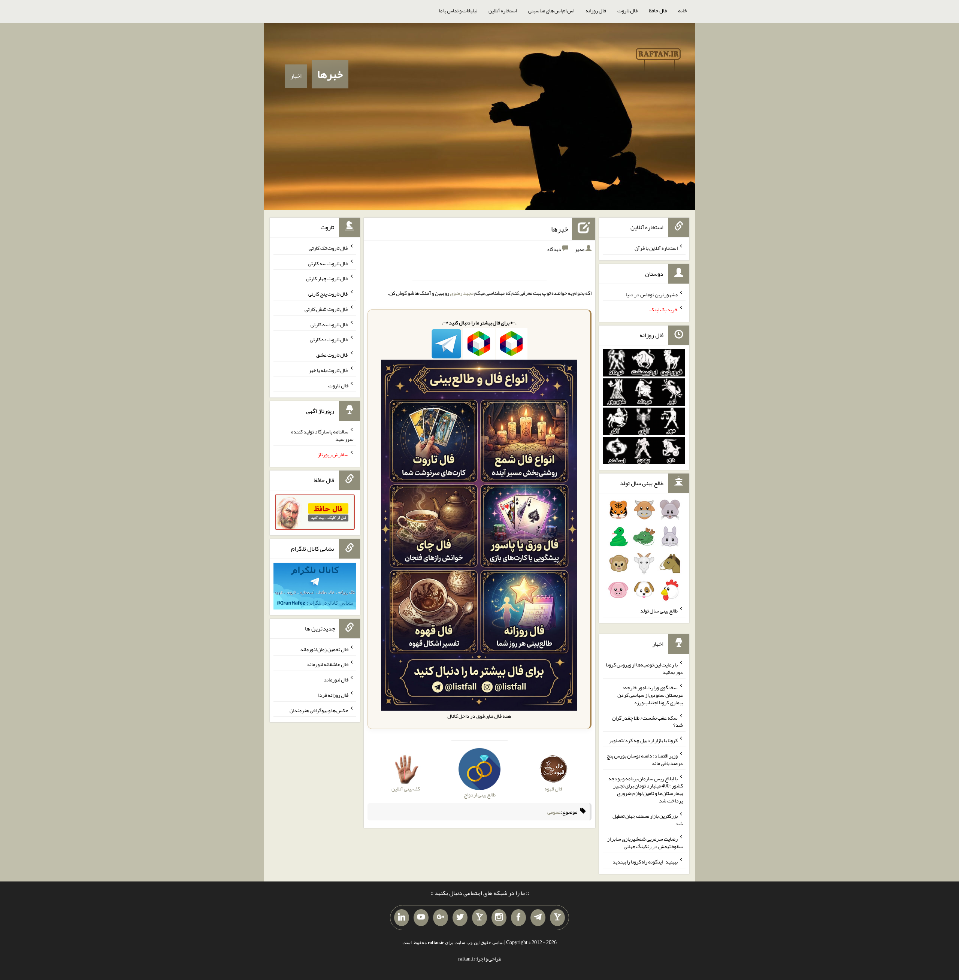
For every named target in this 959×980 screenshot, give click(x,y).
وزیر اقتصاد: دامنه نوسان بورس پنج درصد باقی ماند (644, 759)
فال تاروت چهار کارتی (327, 278)
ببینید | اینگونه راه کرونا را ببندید (645, 861)
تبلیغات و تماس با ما (458, 10)
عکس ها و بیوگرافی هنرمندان (319, 710)
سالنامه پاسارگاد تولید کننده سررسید (322, 435)
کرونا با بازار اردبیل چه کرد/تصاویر (643, 740)
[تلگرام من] (537, 917)
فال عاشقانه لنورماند (327, 664)
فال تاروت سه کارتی (328, 263)
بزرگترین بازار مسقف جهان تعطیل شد (647, 820)
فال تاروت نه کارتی (329, 324)
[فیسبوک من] (518, 917)
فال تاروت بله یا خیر (328, 370)
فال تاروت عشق (332, 355)
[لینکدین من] (401, 917)
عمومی (554, 812)
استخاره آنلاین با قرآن (656, 248)
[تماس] (479, 917)
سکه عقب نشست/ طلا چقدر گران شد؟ (647, 721)
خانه (682, 10)
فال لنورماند (336, 679)
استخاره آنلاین (502, 10)
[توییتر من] (460, 917)
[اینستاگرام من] (498, 917)
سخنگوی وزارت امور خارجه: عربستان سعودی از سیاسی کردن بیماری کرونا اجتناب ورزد (650, 695)
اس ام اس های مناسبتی (551, 10)
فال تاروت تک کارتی (328, 248)
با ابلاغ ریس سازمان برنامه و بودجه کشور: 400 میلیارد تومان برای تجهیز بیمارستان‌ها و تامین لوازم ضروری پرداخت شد (645, 789)
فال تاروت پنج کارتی (328, 293)
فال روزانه (596, 10)
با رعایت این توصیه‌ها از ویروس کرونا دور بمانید (644, 668)
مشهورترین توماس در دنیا (652, 294)
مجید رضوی (462, 293)
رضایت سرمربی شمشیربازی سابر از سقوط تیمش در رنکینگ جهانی (645, 843)
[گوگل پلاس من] (440, 917)
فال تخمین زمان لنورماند (324, 649)
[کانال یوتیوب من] (421, 917)
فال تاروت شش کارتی (326, 309)
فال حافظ (658, 10)
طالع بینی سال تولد (659, 610)
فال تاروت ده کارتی (329, 339)
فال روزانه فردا (333, 695)
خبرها (330, 74)
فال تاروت (627, 10)
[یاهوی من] (557, 917)
